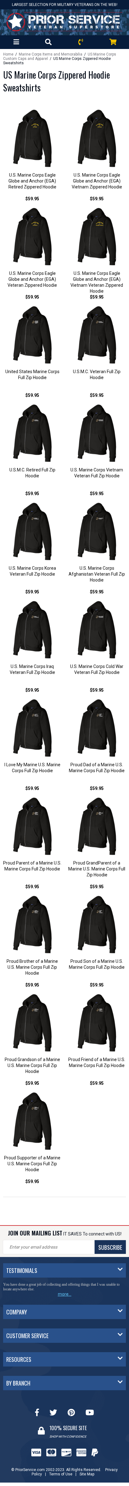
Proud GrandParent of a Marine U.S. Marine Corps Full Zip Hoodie (96, 868)
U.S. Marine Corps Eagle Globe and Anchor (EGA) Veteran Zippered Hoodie (32, 279)
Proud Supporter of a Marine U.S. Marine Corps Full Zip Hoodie (32, 1163)
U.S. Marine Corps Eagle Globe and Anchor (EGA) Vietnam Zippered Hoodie (97, 181)
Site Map (87, 1474)
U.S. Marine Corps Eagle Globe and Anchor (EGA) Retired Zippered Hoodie (32, 181)
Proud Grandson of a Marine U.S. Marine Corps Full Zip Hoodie (32, 1065)
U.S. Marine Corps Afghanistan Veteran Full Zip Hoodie (97, 574)
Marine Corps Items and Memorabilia (50, 54)
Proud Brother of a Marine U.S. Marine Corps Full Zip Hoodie (32, 967)
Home (8, 54)
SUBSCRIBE (110, 1247)
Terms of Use (60, 1474)
